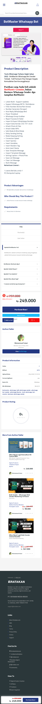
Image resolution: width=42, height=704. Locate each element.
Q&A (10, 623)
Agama (11, 466)
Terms (11, 629)
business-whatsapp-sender (16, 394)
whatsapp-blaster (15, 392)
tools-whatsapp (27, 392)
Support (11, 638)
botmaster (5, 390)
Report (15, 319)
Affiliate (13, 684)
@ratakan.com (14, 665)
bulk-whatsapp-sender (24, 390)
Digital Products (13, 463)
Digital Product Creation (17, 681)
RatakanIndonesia (16, 651)
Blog (10, 626)
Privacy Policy (13, 632)
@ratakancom (15, 657)
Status (11, 635)
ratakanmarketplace (16, 654)
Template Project (14, 465)
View (21, 351)
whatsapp (13, 390)
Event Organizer (15, 690)
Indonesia (10, 578)
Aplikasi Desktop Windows (16, 505)
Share (20, 30)
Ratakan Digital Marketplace (14, 661)
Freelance (13, 687)
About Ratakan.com (14, 620)
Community (14, 668)
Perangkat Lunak (14, 506)
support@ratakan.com (14, 606)
